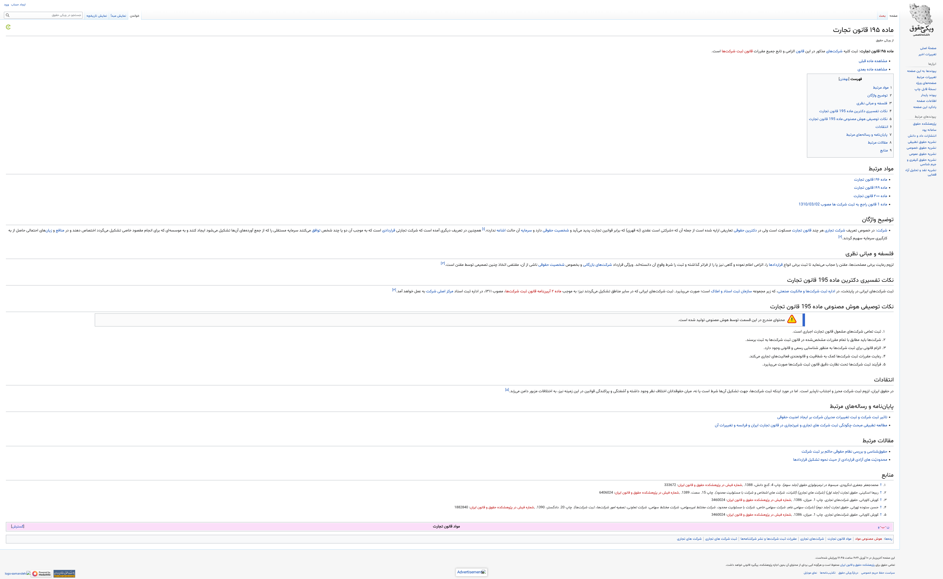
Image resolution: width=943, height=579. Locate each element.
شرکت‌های (834, 51)
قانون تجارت (801, 230)
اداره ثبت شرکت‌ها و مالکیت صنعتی (806, 291)
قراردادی (388, 230)
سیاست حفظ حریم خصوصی (878, 573)
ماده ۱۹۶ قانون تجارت (870, 179)
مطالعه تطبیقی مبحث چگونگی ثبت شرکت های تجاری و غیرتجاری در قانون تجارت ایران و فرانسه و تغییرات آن (801, 425)
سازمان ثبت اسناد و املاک (731, 291)
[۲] (840, 237)
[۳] (443, 263)
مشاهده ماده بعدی (872, 69)
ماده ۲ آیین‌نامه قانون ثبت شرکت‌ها (533, 291)
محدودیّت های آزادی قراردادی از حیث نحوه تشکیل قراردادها (840, 459)
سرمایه (526, 230)
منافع (60, 230)
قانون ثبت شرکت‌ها (737, 51)
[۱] (483, 229)
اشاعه (501, 230)
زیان (48, 230)
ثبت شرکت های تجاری (721, 539)
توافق (316, 230)
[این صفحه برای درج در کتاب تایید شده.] (8, 27)
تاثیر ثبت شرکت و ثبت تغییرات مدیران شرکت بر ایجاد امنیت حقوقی (832, 417)
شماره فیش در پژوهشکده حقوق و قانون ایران (710, 485)
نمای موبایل (810, 573)
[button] (17, 526)
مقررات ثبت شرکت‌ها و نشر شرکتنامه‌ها (769, 539)
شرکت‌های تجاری (812, 539)
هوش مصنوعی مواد (868, 539)
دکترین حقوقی (745, 230)
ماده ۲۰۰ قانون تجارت (870, 196)
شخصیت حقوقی (556, 230)
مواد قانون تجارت (839, 539)
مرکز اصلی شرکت (439, 291)
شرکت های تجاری (689, 539)
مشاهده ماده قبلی (873, 61)
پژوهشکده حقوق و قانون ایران (857, 565)
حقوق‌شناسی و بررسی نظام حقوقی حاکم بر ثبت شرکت (844, 451)
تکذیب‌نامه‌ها (827, 573)
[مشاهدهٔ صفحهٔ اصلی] (921, 19)
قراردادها (776, 265)
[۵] (507, 390)
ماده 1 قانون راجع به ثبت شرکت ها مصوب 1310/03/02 (843, 204)
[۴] (394, 290)
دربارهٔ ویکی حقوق (848, 573)
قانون (800, 51)
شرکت (882, 230)
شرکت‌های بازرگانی (597, 265)
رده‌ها (888, 539)
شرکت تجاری (835, 230)
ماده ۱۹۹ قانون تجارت (870, 187)
